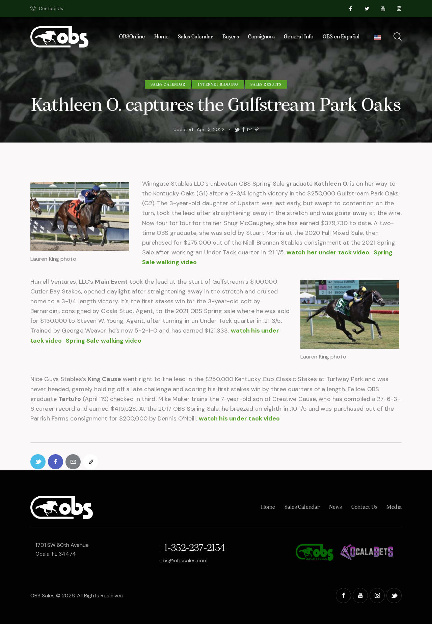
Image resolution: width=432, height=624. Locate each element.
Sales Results (265, 85)
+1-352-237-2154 (192, 548)
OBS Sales (42, 595)
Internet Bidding (218, 85)
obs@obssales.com (183, 560)
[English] (377, 39)
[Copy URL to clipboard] (257, 129)
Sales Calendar (168, 85)
